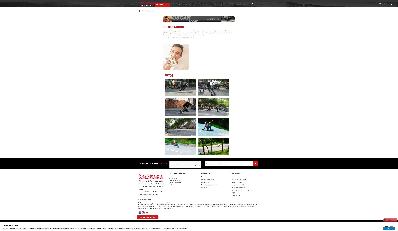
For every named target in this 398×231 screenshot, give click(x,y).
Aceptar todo (389, 228)
